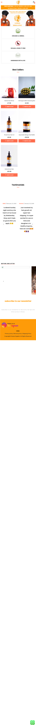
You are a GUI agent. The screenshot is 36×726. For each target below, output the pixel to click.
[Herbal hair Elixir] (9, 155)
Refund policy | (18, 333)
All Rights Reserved (26, 336)
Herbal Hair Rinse (9, 101)
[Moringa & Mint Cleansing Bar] (26, 87)
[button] (9, 106)
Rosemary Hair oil (9, 135)
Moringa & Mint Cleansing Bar (27, 101)
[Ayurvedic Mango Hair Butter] (26, 121)
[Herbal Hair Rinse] (9, 87)
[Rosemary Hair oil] (9, 121)
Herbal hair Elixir (9, 169)
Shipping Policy (27, 333)
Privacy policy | (9, 333)
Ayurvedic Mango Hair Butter (27, 135)
